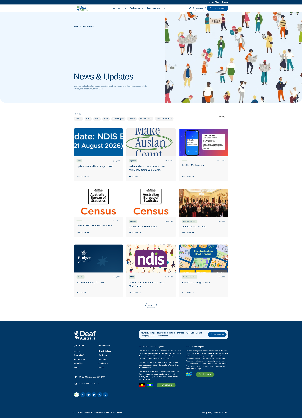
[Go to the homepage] (85, 335)
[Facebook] (82, 394)
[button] (119, 8)
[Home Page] (82, 8)
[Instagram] (88, 394)
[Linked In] (94, 394)
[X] (99, 394)
